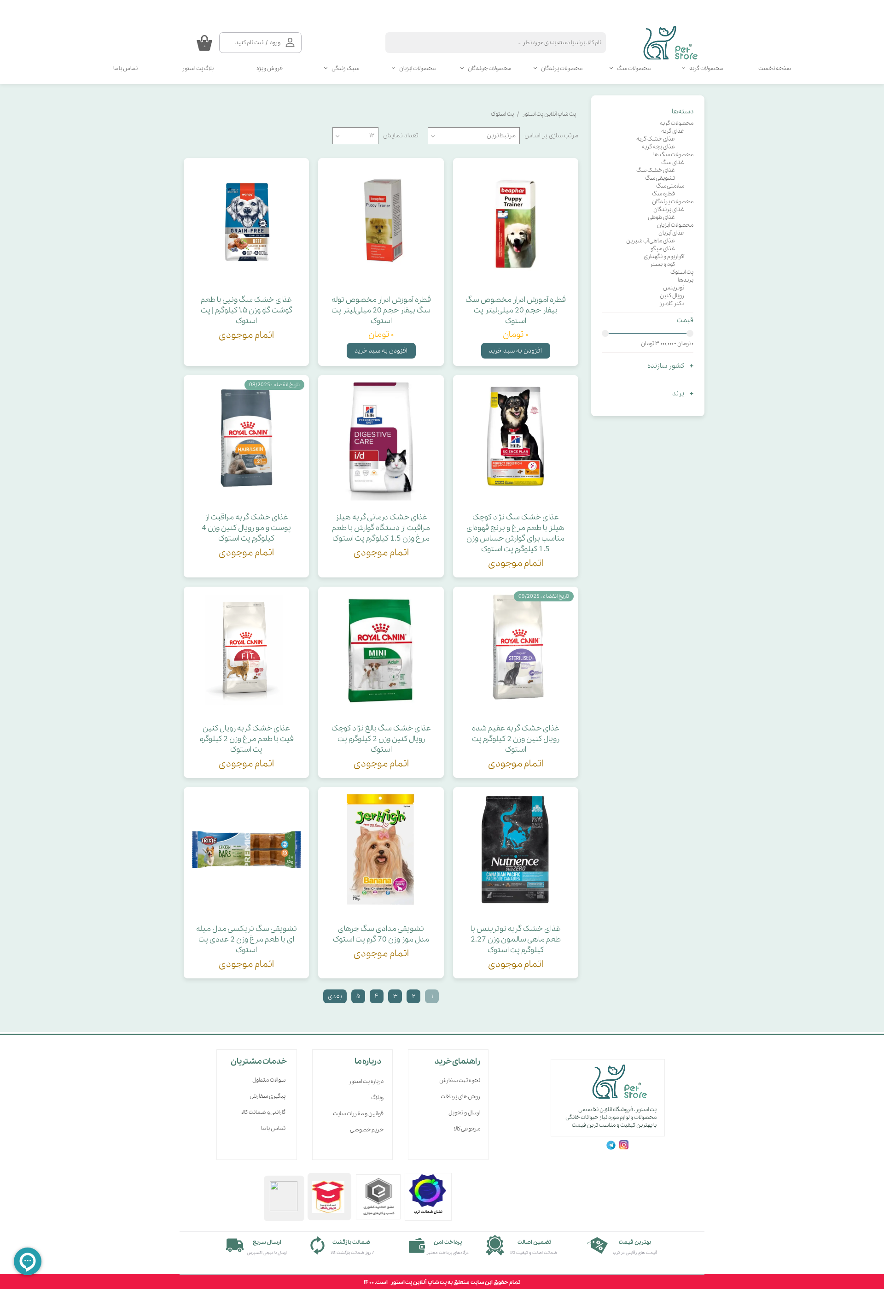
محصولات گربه (706, 68)
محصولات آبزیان (417, 68)
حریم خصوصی (367, 1130)
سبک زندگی (345, 68)
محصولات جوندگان (489, 68)
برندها (685, 280)
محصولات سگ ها (673, 155)
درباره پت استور (366, 1081)
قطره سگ (663, 194)
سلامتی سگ (670, 186)
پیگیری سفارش (267, 1096)
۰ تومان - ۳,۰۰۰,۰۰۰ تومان (667, 343)
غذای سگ (672, 162)
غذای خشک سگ (655, 170)
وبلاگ (377, 1097)
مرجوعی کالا (467, 1129)
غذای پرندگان (668, 209)
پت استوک (681, 272)
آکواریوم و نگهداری (664, 256)
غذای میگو (663, 249)
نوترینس (673, 288)
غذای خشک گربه (655, 139)
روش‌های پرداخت (460, 1097)
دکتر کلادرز (671, 303)
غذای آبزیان (671, 233)
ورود (275, 43)
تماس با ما (125, 68)
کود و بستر (662, 264)
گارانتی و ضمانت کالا (263, 1112)
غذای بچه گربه (658, 147)
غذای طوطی (661, 217)
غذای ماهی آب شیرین (650, 241)
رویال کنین (672, 296)
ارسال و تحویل (464, 1113)
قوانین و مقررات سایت (358, 1114)
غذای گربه (672, 131)
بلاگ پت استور (198, 68)
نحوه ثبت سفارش (459, 1080)
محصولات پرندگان (561, 68)
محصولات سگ (634, 68)
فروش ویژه (269, 68)
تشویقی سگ (660, 178)
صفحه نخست (774, 68)
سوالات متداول (268, 1080)
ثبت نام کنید (249, 43)
